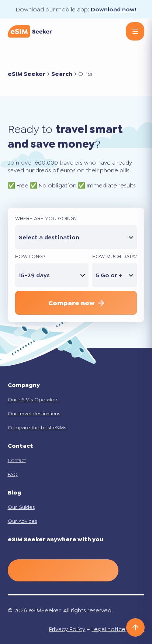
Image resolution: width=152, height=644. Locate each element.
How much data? (114, 256)
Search (61, 74)
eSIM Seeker (26, 74)
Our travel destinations (34, 413)
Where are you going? (46, 218)
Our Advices (22, 521)
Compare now (71, 303)
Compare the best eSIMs (37, 427)
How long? (30, 256)
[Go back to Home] (30, 31)
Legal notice (108, 629)
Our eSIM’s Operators (33, 399)
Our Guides (21, 507)
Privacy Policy (67, 629)
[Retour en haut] (135, 627)
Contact (17, 460)
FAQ (13, 474)
